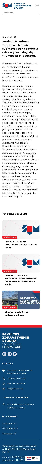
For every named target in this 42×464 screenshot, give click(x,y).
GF (35, 446)
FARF (13, 449)
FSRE (29, 449)
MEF (4, 452)
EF (9, 449)
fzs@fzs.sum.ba (15, 388)
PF (8, 452)
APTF (4, 449)
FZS (34, 449)
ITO (22, 460)
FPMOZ (22, 449)
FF (17, 449)
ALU (31, 446)
